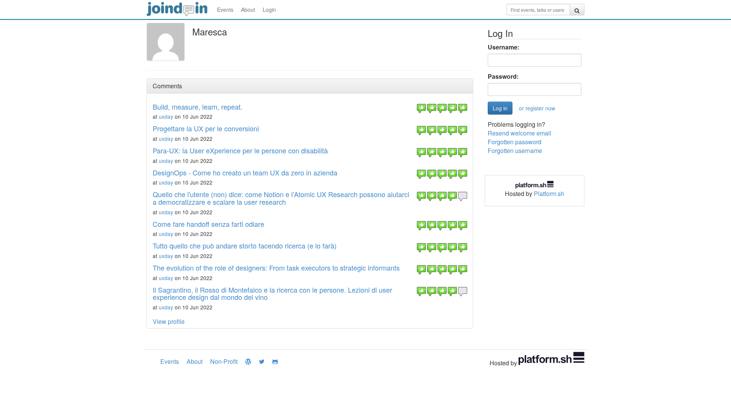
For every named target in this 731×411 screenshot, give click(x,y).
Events (225, 9)
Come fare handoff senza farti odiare (208, 224)
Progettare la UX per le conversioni (206, 128)
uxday (166, 116)
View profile (169, 321)
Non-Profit (224, 361)
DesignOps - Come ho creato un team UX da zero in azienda (245, 172)
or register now (537, 108)
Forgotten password (514, 141)
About (248, 9)
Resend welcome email (519, 133)
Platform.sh (549, 193)
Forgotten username (515, 150)
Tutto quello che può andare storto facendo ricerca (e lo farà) (245, 245)
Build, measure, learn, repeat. (198, 107)
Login (269, 9)
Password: (503, 76)
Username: (503, 47)
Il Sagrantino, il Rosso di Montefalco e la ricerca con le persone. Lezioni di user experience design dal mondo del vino (272, 293)
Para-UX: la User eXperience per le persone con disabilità (240, 150)
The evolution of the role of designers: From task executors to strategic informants (276, 267)
